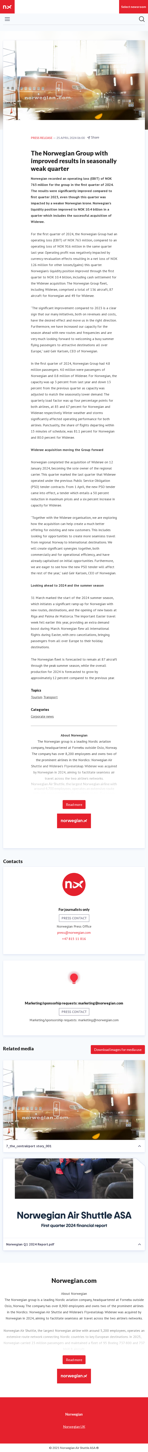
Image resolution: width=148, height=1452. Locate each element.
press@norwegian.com (74, 932)
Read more (74, 804)
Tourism (36, 697)
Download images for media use (118, 1049)
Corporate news (42, 716)
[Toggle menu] (7, 19)
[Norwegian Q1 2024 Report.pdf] (74, 1198)
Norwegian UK (74, 1426)
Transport (50, 697)
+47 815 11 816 (74, 938)
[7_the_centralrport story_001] (74, 1100)
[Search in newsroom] (142, 19)
